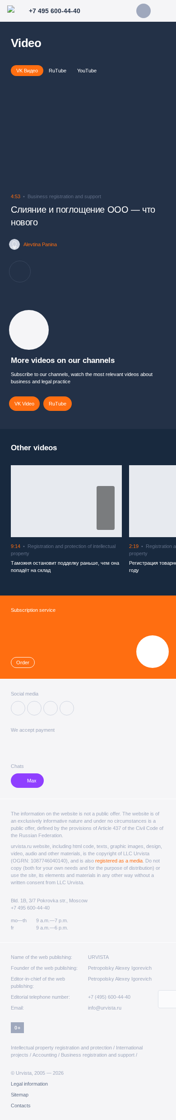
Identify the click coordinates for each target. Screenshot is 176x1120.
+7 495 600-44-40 (30, 907)
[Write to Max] (143, 11)
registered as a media (119, 860)
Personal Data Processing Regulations (76, 1084)
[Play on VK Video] (105, 507)
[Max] (67, 708)
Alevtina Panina (40, 244)
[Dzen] (34, 708)
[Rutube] (50, 708)
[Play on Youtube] (105, 522)
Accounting (44, 1055)
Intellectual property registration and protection (61, 1047)
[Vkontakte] (18, 708)
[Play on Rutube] (105, 493)
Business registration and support (97, 1055)
